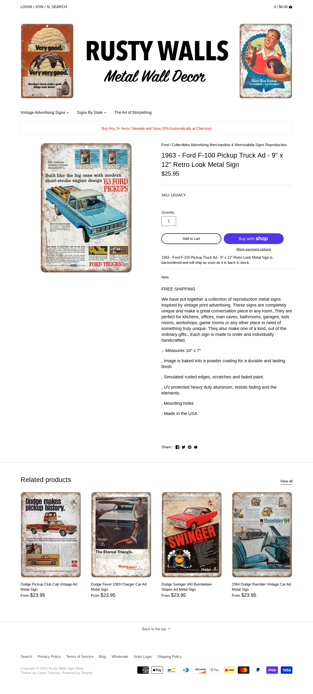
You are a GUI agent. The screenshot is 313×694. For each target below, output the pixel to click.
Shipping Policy (169, 656)
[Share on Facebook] (177, 446)
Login (26, 7)
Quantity (167, 212)
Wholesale (120, 656)
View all (286, 481)
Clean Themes (48, 673)
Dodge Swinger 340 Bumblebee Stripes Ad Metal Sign (186, 586)
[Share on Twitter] (183, 446)
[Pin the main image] (189, 446)
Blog (102, 656)
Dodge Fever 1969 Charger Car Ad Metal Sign (118, 586)
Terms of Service (79, 656)
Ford (165, 145)
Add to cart (191, 238)
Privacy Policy (49, 656)
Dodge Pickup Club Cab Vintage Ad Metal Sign (49, 586)
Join (39, 7)
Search (26, 656)
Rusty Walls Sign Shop (66, 668)
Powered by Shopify (77, 673)
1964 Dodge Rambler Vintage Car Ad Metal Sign (261, 586)
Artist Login (143, 656)
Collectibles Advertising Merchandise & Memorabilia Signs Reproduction (229, 145)
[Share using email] (196, 446)
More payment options (253, 249)
